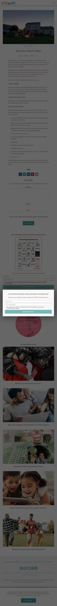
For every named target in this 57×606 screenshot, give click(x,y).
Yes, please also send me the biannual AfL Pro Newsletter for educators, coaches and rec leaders (25, 307)
